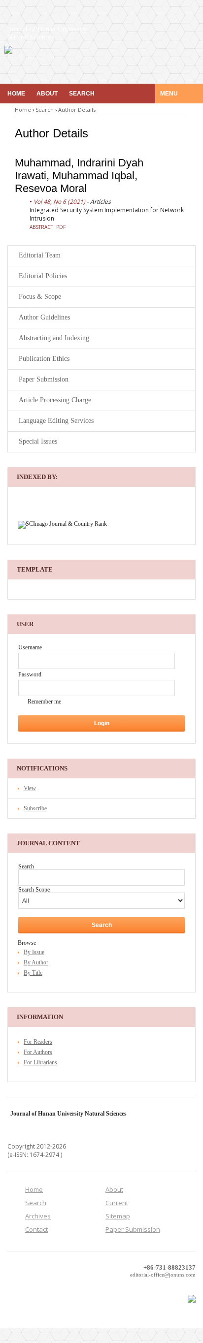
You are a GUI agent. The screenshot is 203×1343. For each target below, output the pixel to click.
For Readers (38, 1042)
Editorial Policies (43, 276)
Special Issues (38, 441)
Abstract (41, 227)
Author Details (77, 109)
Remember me (44, 701)
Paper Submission (43, 379)
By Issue (34, 952)
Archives (38, 1216)
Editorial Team (40, 255)
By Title (33, 973)
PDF (61, 227)
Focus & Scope (40, 296)
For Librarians (40, 1062)
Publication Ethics (44, 358)
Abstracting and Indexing (54, 338)
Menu (169, 93)
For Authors (38, 1052)
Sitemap (117, 1216)
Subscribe (35, 808)
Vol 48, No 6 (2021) (59, 201)
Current (116, 1202)
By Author (36, 962)
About (47, 93)
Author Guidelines (44, 317)
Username (30, 647)
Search (82, 93)
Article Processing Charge (55, 400)
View (30, 788)
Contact (36, 1229)
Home (16, 93)
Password (29, 674)
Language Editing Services (56, 420)
